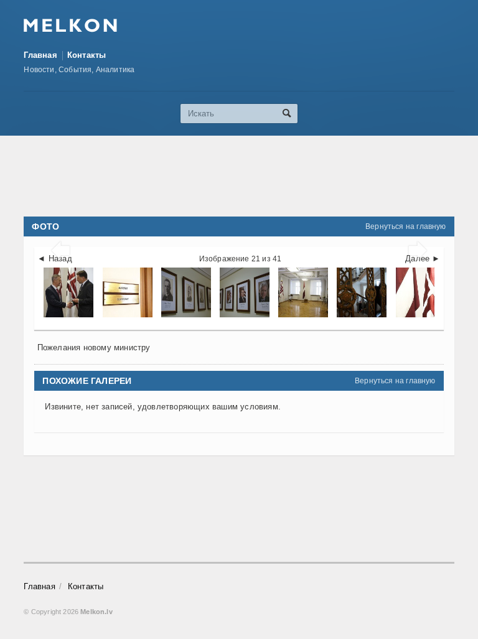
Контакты (86, 55)
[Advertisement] (250, 176)
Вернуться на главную (405, 226)
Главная (40, 55)
